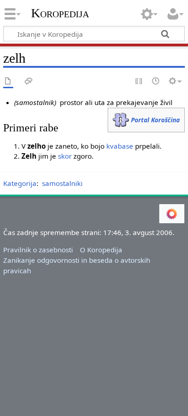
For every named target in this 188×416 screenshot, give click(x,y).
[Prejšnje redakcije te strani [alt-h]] (156, 81)
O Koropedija (101, 249)
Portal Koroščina (155, 119)
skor (65, 155)
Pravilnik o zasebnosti (38, 249)
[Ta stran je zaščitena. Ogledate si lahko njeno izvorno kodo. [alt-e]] (139, 81)
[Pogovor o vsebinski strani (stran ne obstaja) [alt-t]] (29, 81)
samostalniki (62, 183)
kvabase (119, 145)
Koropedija (60, 13)
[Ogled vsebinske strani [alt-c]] (8, 81)
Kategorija (20, 183)
